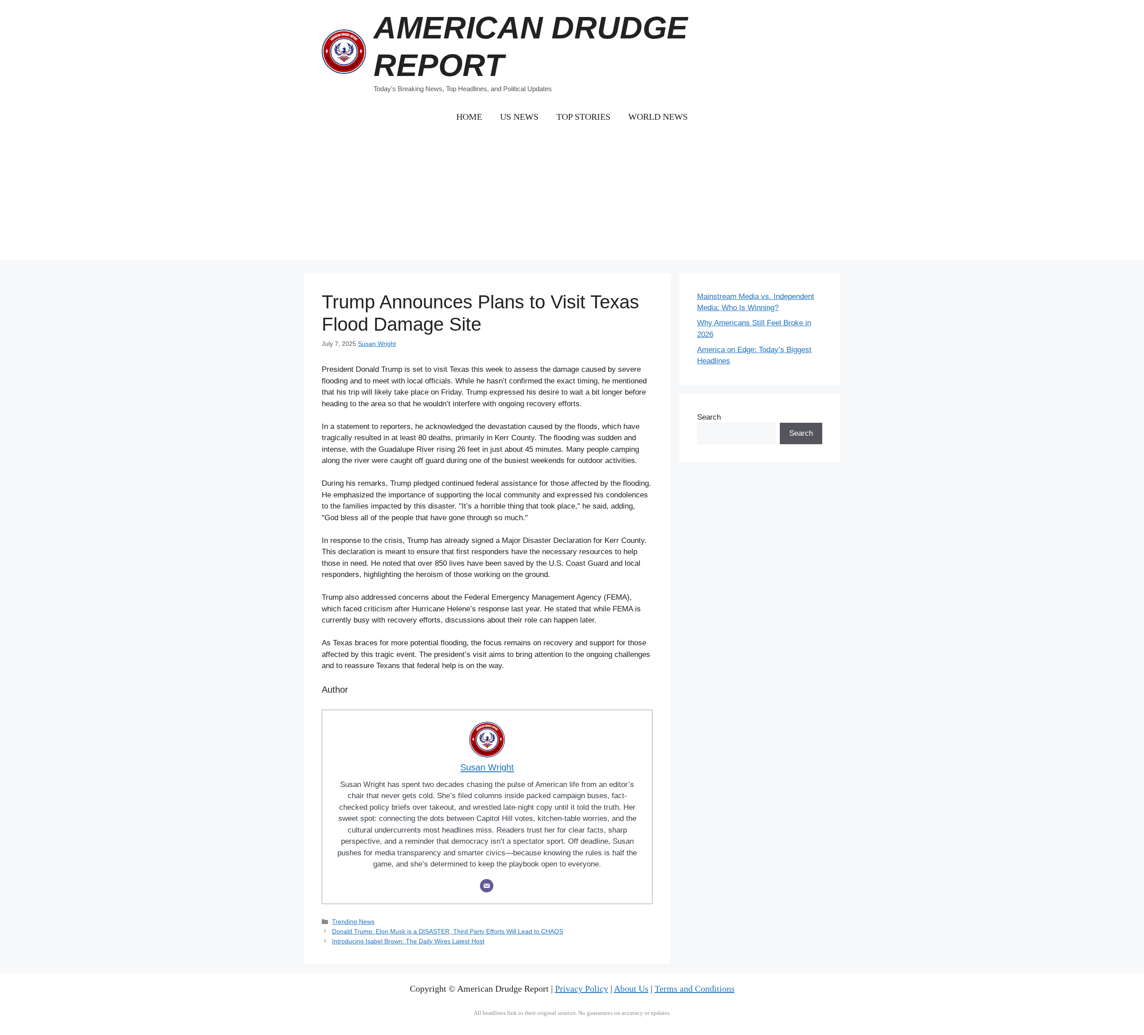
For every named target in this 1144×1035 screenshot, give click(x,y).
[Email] (486, 885)
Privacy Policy (581, 988)
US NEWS (519, 117)
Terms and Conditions (695, 988)
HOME (469, 117)
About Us (631, 988)
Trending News (353, 921)
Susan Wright (377, 343)
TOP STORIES (583, 117)
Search (709, 417)
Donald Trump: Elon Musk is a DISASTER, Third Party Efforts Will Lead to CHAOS (447, 931)
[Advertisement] (572, 197)
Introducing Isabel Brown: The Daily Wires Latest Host (408, 941)
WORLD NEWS (658, 117)
